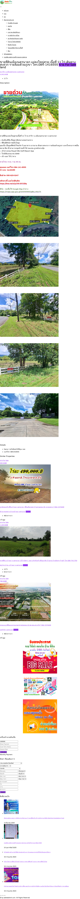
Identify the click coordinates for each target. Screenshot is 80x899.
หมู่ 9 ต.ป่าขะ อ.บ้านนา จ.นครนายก (11, 565)
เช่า (5, 17)
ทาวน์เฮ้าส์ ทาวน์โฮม (13, 35)
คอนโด (10, 26)
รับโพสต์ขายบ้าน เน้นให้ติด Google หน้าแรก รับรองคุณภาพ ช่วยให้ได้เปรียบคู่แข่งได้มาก (27, 852)
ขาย (5, 14)
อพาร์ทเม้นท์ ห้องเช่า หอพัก (15, 38)
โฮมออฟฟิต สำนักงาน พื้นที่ (15, 48)
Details (28, 511)
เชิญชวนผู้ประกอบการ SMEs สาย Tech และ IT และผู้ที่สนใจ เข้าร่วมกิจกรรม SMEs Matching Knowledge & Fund (34, 818)
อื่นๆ (9, 51)
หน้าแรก (6, 10)
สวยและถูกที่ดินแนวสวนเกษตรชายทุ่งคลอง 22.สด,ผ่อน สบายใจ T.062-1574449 (25, 625)
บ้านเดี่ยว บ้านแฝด (13, 23)
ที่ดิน (9, 29)
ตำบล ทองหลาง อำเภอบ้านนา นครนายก (12, 511)
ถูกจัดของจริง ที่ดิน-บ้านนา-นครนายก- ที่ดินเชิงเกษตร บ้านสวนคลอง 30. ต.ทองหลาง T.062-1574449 (32, 507)
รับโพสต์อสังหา (8, 54)
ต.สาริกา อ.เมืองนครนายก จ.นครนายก (12, 72)
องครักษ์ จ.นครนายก (6, 630)
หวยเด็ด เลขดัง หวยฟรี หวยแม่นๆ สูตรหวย (15, 57)
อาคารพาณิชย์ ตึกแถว (14, 32)
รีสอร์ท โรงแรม (12, 45)
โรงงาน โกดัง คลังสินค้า (14, 42)
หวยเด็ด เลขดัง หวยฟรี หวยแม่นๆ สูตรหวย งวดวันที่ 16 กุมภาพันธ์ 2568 (23, 843)
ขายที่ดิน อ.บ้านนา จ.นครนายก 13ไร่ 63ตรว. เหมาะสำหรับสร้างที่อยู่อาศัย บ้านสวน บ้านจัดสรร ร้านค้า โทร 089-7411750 (38, 561)
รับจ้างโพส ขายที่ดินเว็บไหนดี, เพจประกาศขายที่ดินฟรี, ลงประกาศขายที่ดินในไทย (25, 861)
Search (3, 792)
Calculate (3, 752)
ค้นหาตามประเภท (9, 20)
